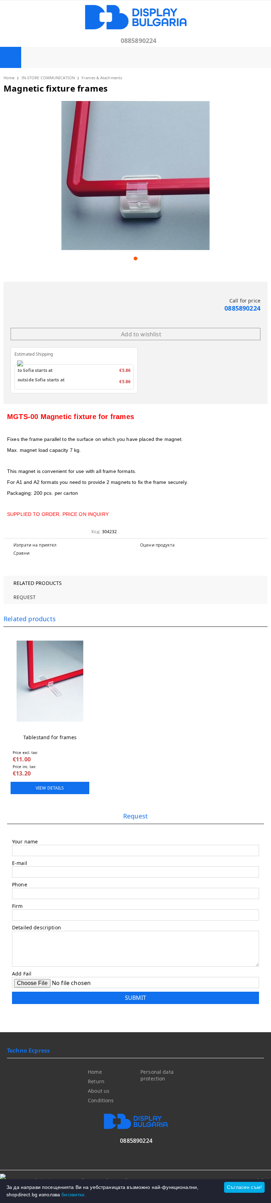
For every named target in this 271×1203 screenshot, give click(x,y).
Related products (37, 583)
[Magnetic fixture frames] (135, 175)
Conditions (101, 1100)
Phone (19, 884)
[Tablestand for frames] (50, 681)
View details (50, 788)
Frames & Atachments (102, 77)
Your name (25, 841)
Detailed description (36, 927)
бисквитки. (73, 1194)
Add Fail (21, 973)
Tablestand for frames (50, 737)
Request (24, 597)
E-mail (19, 863)
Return (96, 1081)
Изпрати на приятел (34, 545)
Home (9, 77)
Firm (17, 906)
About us (98, 1090)
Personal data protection (157, 1075)
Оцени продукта (157, 545)
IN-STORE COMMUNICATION (48, 77)
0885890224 (139, 40)
